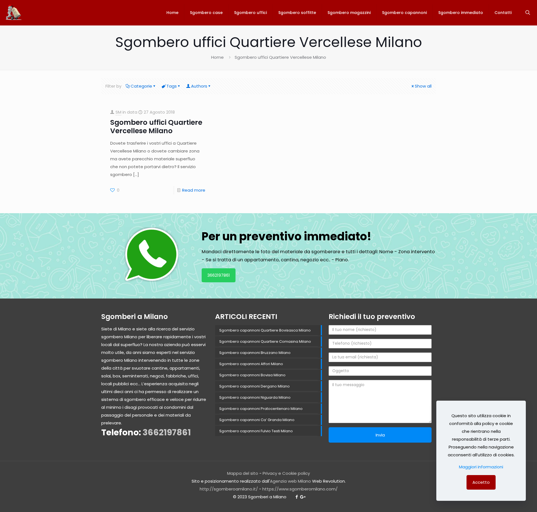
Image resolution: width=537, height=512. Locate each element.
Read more (193, 190)
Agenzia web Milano (290, 481)
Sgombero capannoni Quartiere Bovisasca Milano (265, 330)
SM (118, 112)
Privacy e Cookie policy (286, 473)
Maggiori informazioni (481, 467)
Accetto (481, 482)
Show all (423, 86)
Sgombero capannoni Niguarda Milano (255, 397)
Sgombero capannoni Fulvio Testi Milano (256, 431)
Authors (199, 86)
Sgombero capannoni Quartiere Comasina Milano (265, 341)
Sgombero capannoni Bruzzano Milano (255, 352)
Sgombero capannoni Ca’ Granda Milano (257, 419)
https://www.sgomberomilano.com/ (300, 489)
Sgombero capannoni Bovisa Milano (252, 375)
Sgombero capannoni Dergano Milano (254, 386)
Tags (171, 86)
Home (217, 57)
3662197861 (218, 275)
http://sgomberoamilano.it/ (229, 489)
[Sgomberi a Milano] (14, 12)
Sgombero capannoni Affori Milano (251, 364)
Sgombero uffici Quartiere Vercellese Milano (156, 127)
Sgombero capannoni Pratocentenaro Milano (261, 408)
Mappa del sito (242, 473)
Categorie (141, 86)
